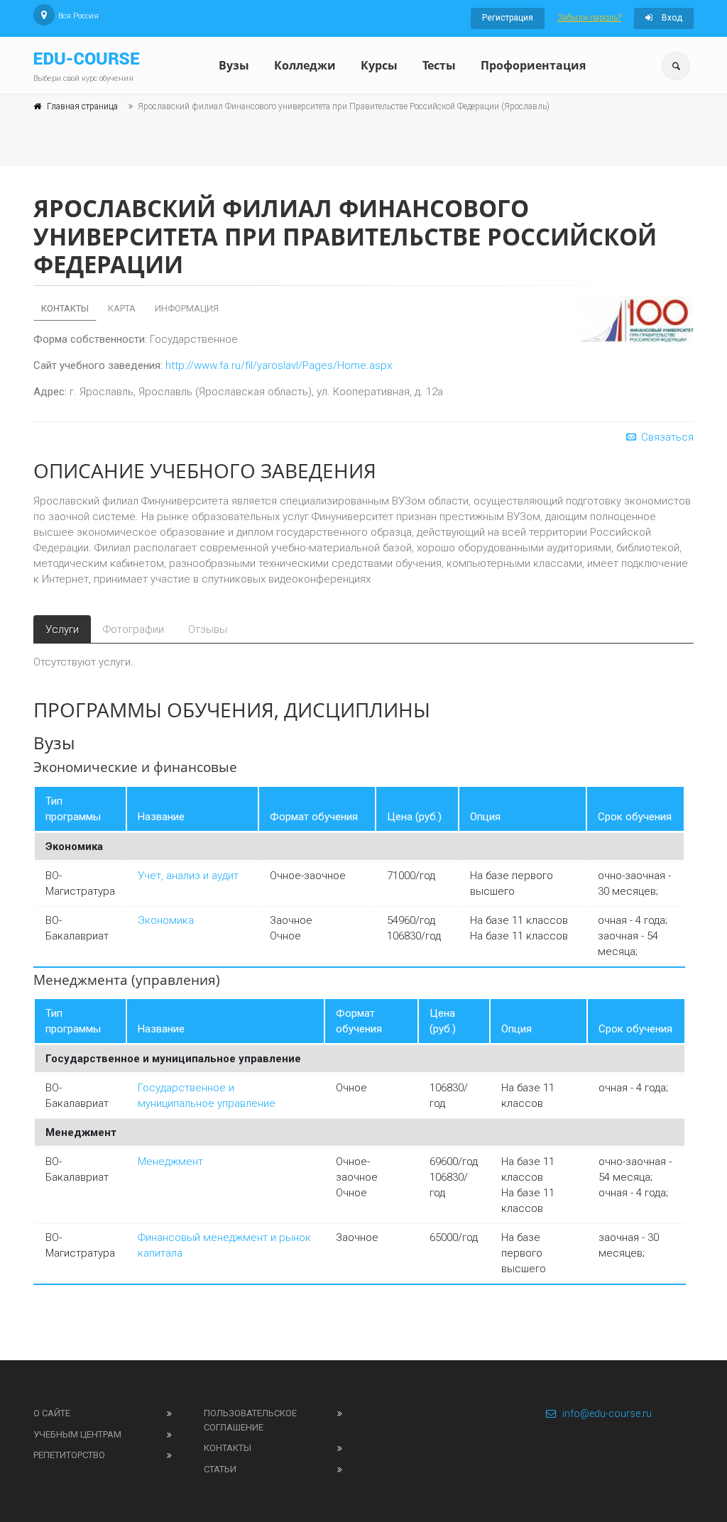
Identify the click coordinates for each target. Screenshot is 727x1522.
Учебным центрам (77, 1434)
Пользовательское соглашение (250, 1420)
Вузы (234, 65)
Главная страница (82, 106)
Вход (671, 18)
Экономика (166, 920)
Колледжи (305, 65)
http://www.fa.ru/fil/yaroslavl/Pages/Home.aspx (278, 365)
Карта (122, 308)
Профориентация (533, 65)
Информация (187, 308)
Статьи (220, 1469)
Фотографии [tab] (133, 629)
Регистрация (507, 18)
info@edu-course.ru (607, 1413)
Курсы (379, 65)
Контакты (65, 308)
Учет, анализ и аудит (188, 875)
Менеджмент (170, 1161)
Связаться (666, 437)
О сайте (51, 1413)
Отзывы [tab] (207, 629)
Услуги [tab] (62, 629)
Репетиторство (69, 1455)
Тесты (439, 65)
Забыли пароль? (589, 18)
